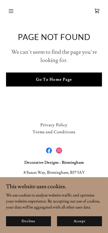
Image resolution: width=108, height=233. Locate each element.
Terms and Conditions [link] (54, 132)
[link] (97, 11)
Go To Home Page (54, 79)
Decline (28, 221)
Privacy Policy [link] (53, 125)
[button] (17, 11)
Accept (79, 221)
